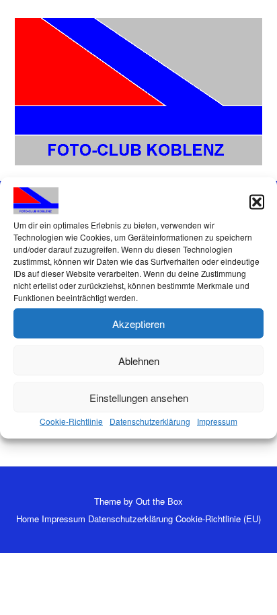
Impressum (217, 421)
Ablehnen (138, 360)
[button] (257, 202)
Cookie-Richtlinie (71, 421)
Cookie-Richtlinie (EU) (218, 518)
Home (27, 518)
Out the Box (159, 501)
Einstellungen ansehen (138, 397)
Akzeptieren (138, 323)
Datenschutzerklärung (150, 421)
